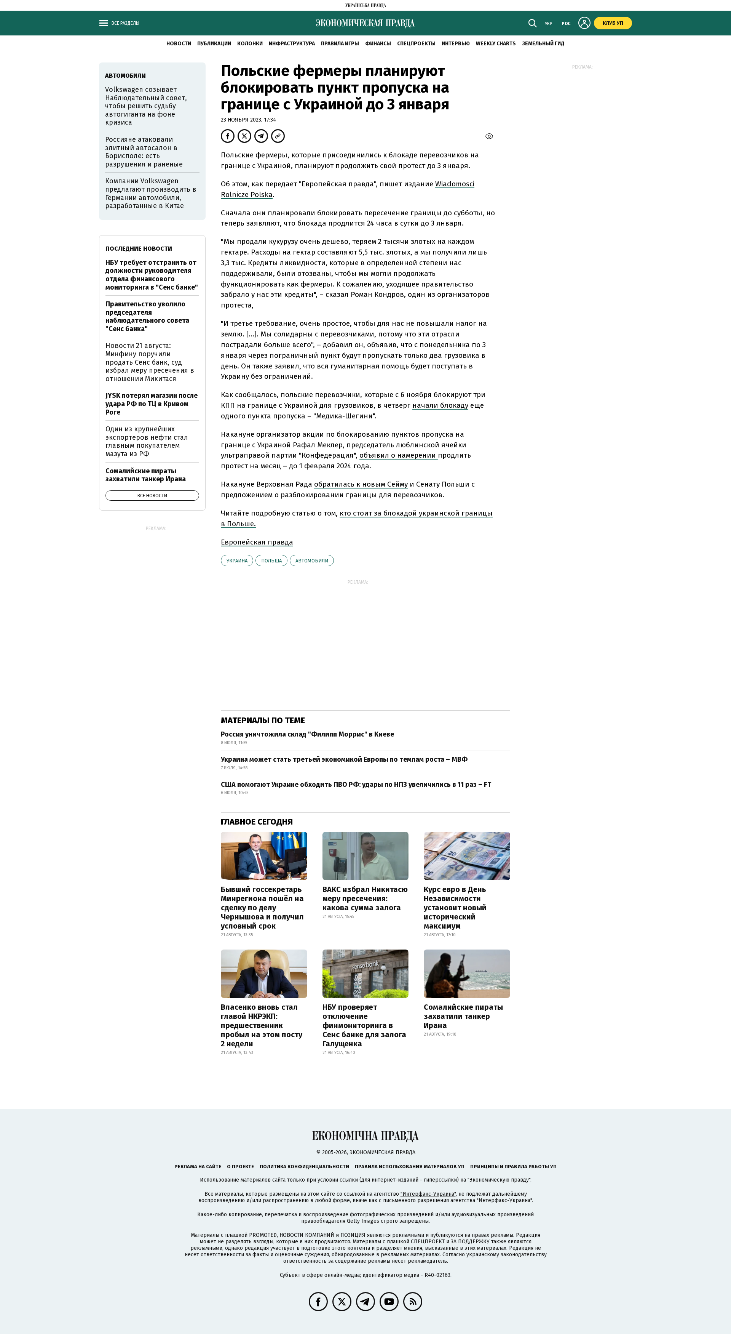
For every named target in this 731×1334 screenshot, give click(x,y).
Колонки (250, 43)
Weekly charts (496, 43)
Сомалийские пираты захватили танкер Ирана (463, 1016)
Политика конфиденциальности (304, 1166)
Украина (237, 561)
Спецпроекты (416, 43)
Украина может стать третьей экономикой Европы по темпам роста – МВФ (344, 759)
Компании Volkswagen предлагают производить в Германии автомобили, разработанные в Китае (150, 193)
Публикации (214, 43)
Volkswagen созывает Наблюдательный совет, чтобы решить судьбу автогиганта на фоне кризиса (146, 106)
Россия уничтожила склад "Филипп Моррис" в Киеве (307, 734)
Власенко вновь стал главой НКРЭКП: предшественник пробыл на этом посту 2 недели (261, 1025)
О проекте (240, 1166)
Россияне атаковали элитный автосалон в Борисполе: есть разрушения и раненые (144, 151)
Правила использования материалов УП (409, 1166)
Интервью (456, 43)
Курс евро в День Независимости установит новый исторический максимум (455, 907)
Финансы (378, 43)
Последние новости (138, 248)
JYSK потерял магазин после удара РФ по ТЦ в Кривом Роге (151, 403)
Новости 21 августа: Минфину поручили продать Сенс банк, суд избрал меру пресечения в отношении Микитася (149, 362)
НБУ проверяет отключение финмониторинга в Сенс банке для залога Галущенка (364, 1025)
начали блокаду (440, 405)
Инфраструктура (292, 43)
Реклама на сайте (197, 1166)
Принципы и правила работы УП (513, 1166)
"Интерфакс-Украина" (428, 1194)
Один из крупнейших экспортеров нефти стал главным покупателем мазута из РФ (146, 441)
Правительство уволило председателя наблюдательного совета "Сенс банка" (147, 316)
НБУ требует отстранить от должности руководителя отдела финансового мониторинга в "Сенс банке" (151, 274)
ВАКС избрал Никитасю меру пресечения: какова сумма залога (365, 898)
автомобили (311, 561)
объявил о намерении (398, 455)
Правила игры (340, 43)
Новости (178, 43)
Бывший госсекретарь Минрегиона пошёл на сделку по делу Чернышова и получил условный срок (262, 907)
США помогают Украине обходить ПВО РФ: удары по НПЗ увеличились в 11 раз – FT (356, 784)
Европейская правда (257, 542)
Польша (271, 561)
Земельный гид (543, 43)
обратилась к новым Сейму (361, 484)
